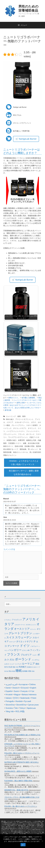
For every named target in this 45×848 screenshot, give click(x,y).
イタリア (10, 422)
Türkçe (22, 708)
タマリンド (32, 428)
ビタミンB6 (25, 650)
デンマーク (13, 646)
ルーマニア (28, 663)
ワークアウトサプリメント (18, 437)
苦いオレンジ (33, 449)
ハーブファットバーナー (16, 431)
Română (19, 701)
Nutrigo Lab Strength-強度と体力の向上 (21, 762)
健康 (19, 416)
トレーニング (11, 416)
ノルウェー (34, 646)
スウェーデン (23, 637)
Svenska (9, 708)
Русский (27, 701)
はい (23, 845)
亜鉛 (37, 664)
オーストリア (22, 628)
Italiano (8, 698)
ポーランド (30, 434)
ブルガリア (26, 655)
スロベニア (12, 642)
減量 (24, 443)
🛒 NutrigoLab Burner (26, 139)
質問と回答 (21, 403)
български (23, 684)
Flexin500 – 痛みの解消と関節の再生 (18, 781)
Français (24, 691)
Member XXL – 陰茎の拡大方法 (16, 790)
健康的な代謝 (31, 440)
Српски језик (33, 705)
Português (10, 701)
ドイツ (25, 645)
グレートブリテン (18, 425)
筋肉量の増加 (29, 446)
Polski (33, 698)
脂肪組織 (23, 449)
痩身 (24, 416)
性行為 (6, 671)
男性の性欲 (12, 671)
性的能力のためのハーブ (33, 667)
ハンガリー (15, 650)
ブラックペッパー (9, 434)
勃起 (14, 667)
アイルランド (17, 620)
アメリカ (28, 619)
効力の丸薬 (8, 667)
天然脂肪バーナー (14, 443)
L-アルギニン (7, 619)
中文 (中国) (20, 711)
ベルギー (34, 655)
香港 (33, 671)
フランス (21, 434)
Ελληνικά (25, 688)
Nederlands (25, 698)
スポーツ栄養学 (32, 425)
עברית (31, 691)
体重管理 (21, 440)
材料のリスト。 (14, 398)
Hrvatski (9, 695)
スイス (10, 637)
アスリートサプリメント (24, 419)
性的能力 (22, 667)
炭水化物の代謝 (33, 443)
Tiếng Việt (10, 711)
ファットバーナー (32, 431)
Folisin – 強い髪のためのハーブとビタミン (20, 806)
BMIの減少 (10, 419)
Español (9, 691)
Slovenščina (21, 705)
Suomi (16, 691)
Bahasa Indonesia (29, 695)
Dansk (8, 688)
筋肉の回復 (19, 446)
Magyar (17, 695)
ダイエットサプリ (19, 428)
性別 (17, 667)
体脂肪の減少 (11, 440)
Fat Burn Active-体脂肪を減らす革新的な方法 (22, 735)
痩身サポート (8, 446)
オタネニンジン (31, 624)
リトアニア (18, 664)
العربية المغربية (11, 684)
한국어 (16, 698)
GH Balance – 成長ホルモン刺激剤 (17, 771)
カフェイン (33, 629)
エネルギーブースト (22, 422)
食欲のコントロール (20, 452)
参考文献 (8, 410)
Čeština (32, 684)
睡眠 (19, 670)
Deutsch (15, 688)
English (33, 688)
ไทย (16, 708)
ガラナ (33, 422)
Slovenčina (10, 705)
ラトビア (12, 664)
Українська (31, 708)
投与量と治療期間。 (29, 398)
